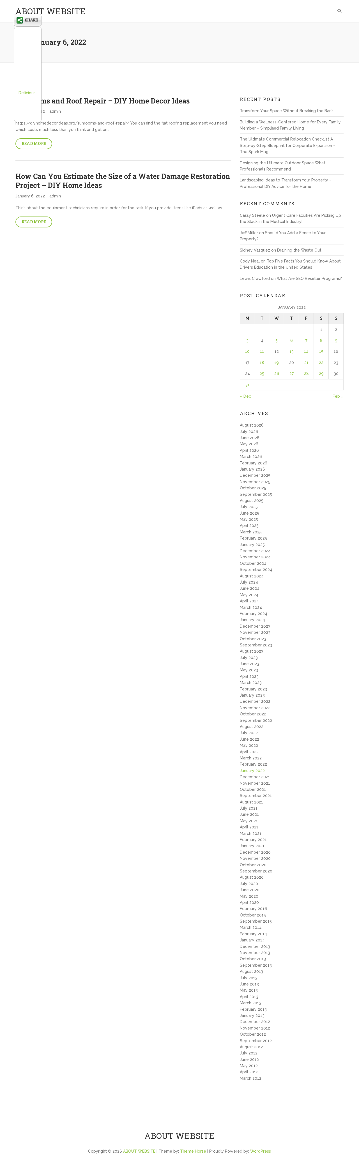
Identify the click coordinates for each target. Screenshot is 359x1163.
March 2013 (250, 1003)
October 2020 (253, 865)
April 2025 (249, 525)
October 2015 (253, 915)
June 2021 (249, 814)
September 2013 (256, 965)
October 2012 (253, 1034)
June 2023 (249, 664)
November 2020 (255, 858)
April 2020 (249, 902)
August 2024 (252, 576)
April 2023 (249, 676)
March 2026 (251, 456)
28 (306, 373)
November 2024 (255, 557)
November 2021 (255, 783)
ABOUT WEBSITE (50, 11)
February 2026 (253, 463)
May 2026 (249, 444)
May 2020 (249, 896)
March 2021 (250, 833)
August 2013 (251, 971)
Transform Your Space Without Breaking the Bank (286, 111)
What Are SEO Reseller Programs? (309, 278)
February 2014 (253, 934)
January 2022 (252, 770)
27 (291, 373)
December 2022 (255, 701)
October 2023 (253, 639)
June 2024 (249, 588)
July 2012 (248, 1053)
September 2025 (256, 494)
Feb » (338, 396)
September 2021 (256, 795)
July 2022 (249, 733)
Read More (34, 143)
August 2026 (252, 425)
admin (55, 111)
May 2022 (249, 745)
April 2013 (249, 996)
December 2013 (255, 946)
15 (321, 351)
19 (276, 362)
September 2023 (256, 645)
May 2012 (249, 1065)
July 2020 (249, 883)
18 (262, 362)
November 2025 (255, 482)
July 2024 (249, 582)
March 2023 (251, 682)
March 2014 (251, 927)
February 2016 (253, 908)
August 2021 (251, 802)
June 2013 (249, 984)
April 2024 (249, 601)
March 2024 (251, 607)
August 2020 (252, 877)
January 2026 (252, 469)
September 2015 (256, 921)
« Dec (245, 396)
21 (306, 362)
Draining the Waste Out (299, 250)
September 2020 (256, 871)
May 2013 (249, 990)
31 (247, 385)
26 (276, 373)
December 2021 (255, 777)
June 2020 (249, 890)
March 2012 (250, 1078)
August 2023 (251, 651)
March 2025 (251, 532)
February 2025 (253, 538)
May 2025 (249, 519)
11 (262, 351)
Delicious (27, 93)
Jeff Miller (249, 233)
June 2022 (249, 739)
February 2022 (253, 764)
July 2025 (249, 507)
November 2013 (255, 952)
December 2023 (255, 626)
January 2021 (252, 846)
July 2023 (249, 657)
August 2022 (251, 726)
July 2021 (248, 808)
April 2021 (249, 827)
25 (262, 373)
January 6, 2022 (30, 196)
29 (321, 373)
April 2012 (249, 1072)
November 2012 (255, 1028)
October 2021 (253, 789)
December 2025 (255, 475)
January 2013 (252, 1015)
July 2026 (249, 431)
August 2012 (251, 1047)
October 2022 (253, 714)
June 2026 (249, 438)
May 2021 (249, 821)
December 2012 (255, 1021)
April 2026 (249, 450)
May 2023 (249, 670)
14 (306, 351)
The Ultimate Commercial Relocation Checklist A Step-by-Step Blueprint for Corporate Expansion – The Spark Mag (287, 145)
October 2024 (253, 563)
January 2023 (252, 695)
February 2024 (253, 613)
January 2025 (252, 544)
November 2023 (255, 632)
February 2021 (253, 839)
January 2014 (252, 940)
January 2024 (252, 620)
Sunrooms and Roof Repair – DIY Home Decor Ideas (102, 100)
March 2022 (251, 758)
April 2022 (249, 752)
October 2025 (253, 488)
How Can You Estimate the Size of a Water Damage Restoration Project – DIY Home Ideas (122, 181)
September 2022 (256, 720)
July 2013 (248, 978)
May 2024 (249, 595)
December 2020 (255, 852)
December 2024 (255, 551)
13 (291, 351)
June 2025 (249, 513)
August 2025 (251, 500)
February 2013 (253, 1009)
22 (321, 362)
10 (247, 351)
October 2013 (253, 959)
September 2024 (256, 569)
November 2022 (255, 708)
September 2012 (256, 1040)
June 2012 (249, 1059)
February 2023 (253, 689)
